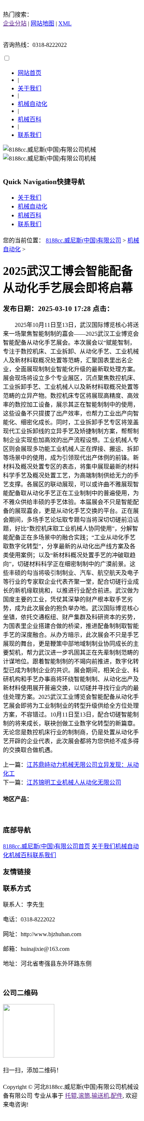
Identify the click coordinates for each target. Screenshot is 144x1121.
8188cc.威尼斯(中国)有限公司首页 (46, 846)
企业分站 (15, 23)
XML (65, 23)
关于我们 (29, 88)
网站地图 (42, 23)
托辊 (71, 1096)
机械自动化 (32, 104)
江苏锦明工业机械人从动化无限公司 (74, 782)
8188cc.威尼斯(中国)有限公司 (83, 240)
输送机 (100, 1096)
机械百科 (29, 119)
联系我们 (29, 135)
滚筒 (84, 1096)
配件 (117, 1096)
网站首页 (29, 73)
